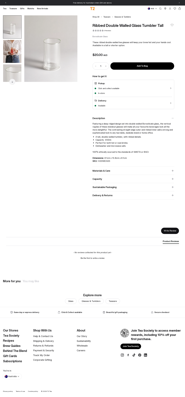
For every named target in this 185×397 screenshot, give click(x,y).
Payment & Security (43, 350)
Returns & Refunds (43, 345)
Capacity (97, 179)
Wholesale (82, 345)
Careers (81, 350)
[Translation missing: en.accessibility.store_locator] (165, 8)
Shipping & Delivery (43, 341)
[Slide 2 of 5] (12, 51)
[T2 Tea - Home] (92, 9)
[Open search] (160, 8)
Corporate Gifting (42, 359)
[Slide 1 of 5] (12, 27)
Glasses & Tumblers (122, 16)
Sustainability (84, 341)
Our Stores (10, 330)
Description (98, 118)
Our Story (82, 336)
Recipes (8, 340)
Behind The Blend (15, 350)
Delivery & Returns (102, 195)
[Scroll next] (12, 82)
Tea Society (11, 335)
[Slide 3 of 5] (12, 75)
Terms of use (20, 391)
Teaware (106, 16)
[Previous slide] (6, 3)
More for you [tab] (12, 281)
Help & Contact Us (43, 336)
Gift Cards (10, 356)
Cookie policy (33, 391)
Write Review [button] (170, 230)
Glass (70, 301)
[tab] (171, 242)
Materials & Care (101, 170)
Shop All (95, 16)
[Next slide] (179, 3)
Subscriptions (12, 361)
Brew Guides (12, 345)
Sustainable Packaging (104, 187)
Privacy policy (8, 391)
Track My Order (41, 355)
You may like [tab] (31, 281)
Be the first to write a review (93, 258)
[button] (101, 30)
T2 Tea (49, 391)
